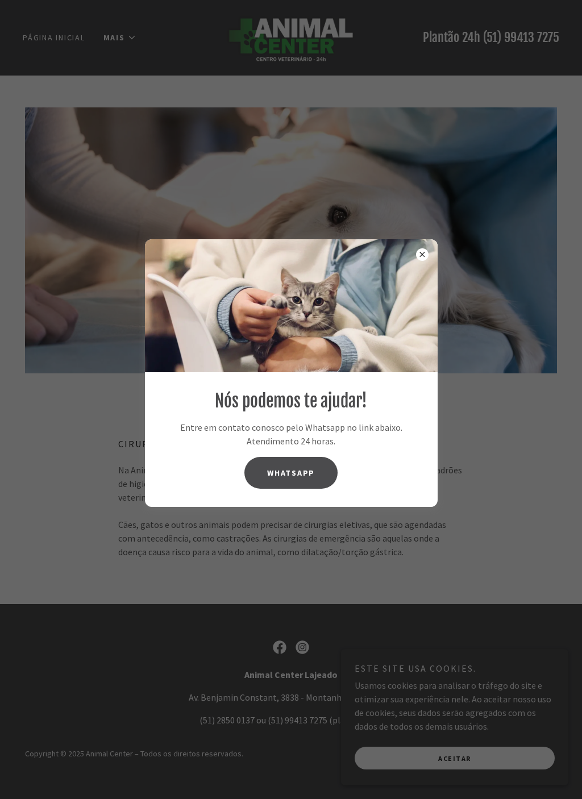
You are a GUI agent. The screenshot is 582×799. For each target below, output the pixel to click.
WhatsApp (291, 473)
